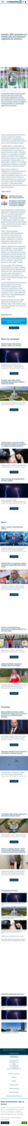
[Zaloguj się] (25, 2)
